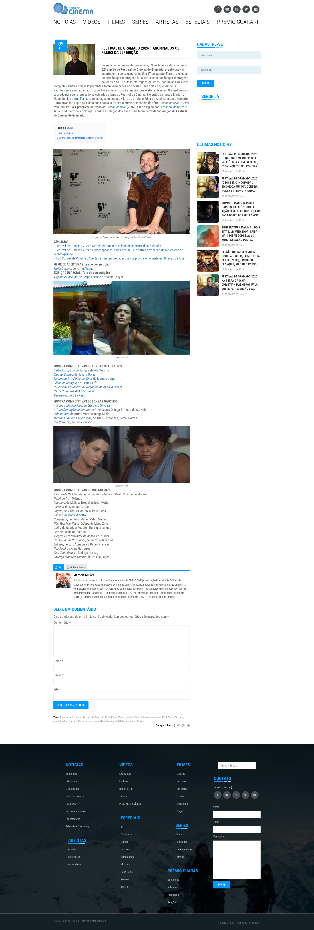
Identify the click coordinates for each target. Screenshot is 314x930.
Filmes (116, 21)
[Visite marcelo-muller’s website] (63, 580)
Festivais (125, 849)
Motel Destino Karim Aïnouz (129, 721)
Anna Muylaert (112, 387)
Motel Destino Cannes (65, 721)
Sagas (180, 811)
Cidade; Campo (63, 374)
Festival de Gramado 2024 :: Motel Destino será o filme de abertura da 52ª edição (108, 246)
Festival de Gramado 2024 (96, 717)
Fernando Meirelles (172, 107)
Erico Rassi (86, 391)
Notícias (64, 21)
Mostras (125, 864)
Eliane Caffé (89, 383)
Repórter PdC (126, 788)
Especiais (198, 21)
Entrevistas (74, 857)
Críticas (181, 773)
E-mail (58, 675)
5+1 (123, 826)
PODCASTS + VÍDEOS (130, 804)
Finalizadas (181, 841)
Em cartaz (182, 788)
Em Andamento (184, 849)
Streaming (182, 804)
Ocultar (70, 128)
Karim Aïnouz (85, 268)
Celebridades (72, 788)
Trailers (123, 796)
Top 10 (124, 887)
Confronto (126, 834)
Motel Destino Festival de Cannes (95, 721)
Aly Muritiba (102, 370)
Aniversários (74, 864)
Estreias (181, 796)
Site (56, 689)
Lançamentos (73, 819)
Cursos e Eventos (75, 796)
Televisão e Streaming (77, 826)
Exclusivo (71, 804)
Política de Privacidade (248, 922)
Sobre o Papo (227, 922)
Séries (140, 21)
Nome (58, 661)
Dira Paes (79, 395)
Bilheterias (71, 781)
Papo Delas (127, 872)
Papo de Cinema (70, 921)
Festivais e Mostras (76, 811)
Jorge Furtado (81, 99)
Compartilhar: (164, 725)
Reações (172, 902)
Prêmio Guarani (237, 21)
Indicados (173, 887)
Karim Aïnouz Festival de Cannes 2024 (147, 717)
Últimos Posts (77, 567)
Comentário (62, 622)
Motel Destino (62, 268)
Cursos (124, 841)
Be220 (102, 921)
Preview (125, 879)
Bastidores (71, 773)
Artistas (167, 21)
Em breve (181, 781)
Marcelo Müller (83, 575)
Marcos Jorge (106, 379)
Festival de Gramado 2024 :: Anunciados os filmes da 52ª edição (141, 50)
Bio (60, 567)
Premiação (173, 894)
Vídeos (91, 21)
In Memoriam (127, 857)
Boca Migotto (77, 515)
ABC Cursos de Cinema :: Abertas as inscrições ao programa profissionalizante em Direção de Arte (120, 258)
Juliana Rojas (86, 374)
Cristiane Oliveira (98, 405)
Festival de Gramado (71, 717)
